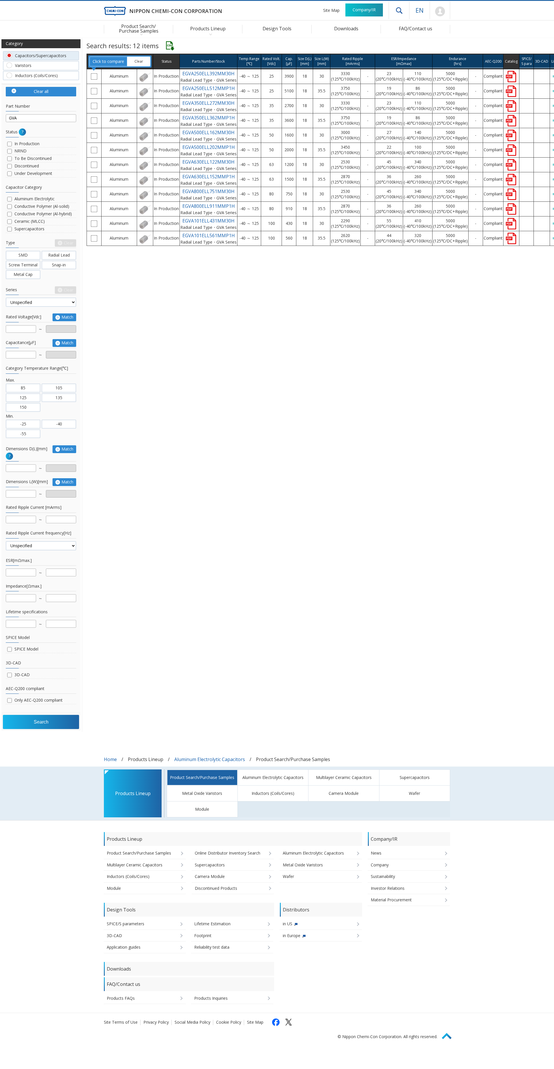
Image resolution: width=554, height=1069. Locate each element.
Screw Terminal (23, 265)
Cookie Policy (228, 1022)
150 (23, 407)
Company (380, 865)
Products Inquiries (211, 998)
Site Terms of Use (121, 1022)
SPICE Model (26, 649)
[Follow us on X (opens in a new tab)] (288, 1022)
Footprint (203, 935)
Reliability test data (211, 947)
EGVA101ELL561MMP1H (208, 235)
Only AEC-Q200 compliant (38, 700)
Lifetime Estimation (212, 923)
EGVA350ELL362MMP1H (208, 118)
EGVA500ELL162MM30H (208, 132)
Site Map (331, 10)
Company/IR (364, 9)
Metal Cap (23, 274)
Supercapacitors (29, 228)
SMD (23, 255)
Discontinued (26, 166)
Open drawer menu (399, 10)
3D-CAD (22, 674)
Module (202, 809)
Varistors (23, 65)
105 (58, 387)
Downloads (346, 28)
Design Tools (277, 28)
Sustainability (383, 876)
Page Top (449, 1035)
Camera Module (344, 793)
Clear (138, 61)
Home (110, 759)
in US (287, 923)
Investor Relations (388, 888)
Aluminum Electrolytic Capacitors (209, 759)
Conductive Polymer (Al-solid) (41, 206)
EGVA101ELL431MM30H (208, 221)
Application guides (124, 947)
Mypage (440, 11)
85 (23, 387)
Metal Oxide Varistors (202, 793)
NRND (20, 151)
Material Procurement (391, 899)
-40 (59, 424)
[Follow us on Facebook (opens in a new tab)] (276, 1022)
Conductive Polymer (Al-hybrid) (43, 213)
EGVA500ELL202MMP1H (208, 147)
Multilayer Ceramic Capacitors (344, 777)
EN (419, 10)
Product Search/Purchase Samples (202, 777)
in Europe (291, 935)
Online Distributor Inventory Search (227, 853)
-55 (23, 433)
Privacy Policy (156, 1022)
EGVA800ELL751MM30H (208, 191)
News (376, 853)
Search (41, 721)
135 (58, 397)
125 (23, 397)
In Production (27, 143)
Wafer (414, 793)
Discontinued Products (216, 888)
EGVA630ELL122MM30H (208, 162)
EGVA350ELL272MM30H (208, 103)
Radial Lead (59, 255)
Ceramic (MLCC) (29, 221)
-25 (23, 424)
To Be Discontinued (33, 158)
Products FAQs (121, 998)
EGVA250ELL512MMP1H (208, 88)
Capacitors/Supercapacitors (40, 55)
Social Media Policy (192, 1022)
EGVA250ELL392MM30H (208, 73)
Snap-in (59, 265)
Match (67, 317)
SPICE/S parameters (125, 923)
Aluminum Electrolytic (34, 198)
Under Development (33, 173)
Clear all (41, 91)
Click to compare (108, 61)
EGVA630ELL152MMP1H (208, 176)
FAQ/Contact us (415, 28)
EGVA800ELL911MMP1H (208, 206)
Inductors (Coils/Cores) (36, 75)
